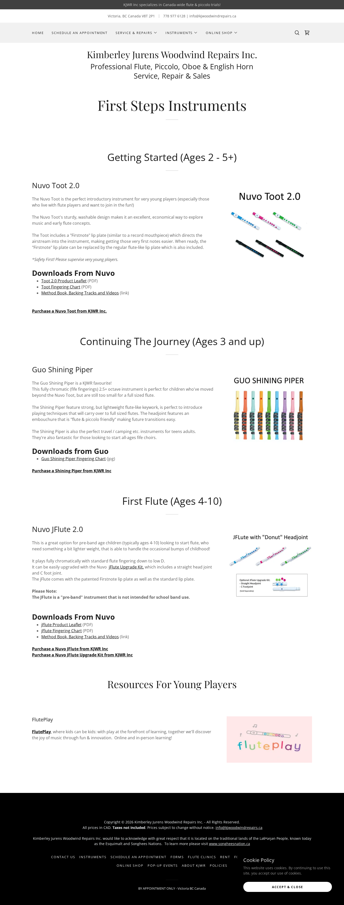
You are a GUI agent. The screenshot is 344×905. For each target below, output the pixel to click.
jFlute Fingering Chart (61, 630)
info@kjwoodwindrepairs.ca (239, 827)
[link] (172, 56)
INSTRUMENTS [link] (92, 857)
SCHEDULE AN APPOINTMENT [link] (80, 32)
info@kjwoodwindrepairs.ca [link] (212, 16)
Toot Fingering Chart (60, 287)
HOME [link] (38, 32)
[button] (136, 33)
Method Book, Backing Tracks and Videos (80, 293)
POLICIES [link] (218, 865)
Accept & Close (287, 887)
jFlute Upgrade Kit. (126, 567)
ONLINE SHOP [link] (130, 865)
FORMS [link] (177, 857)
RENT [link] (225, 857)
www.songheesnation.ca (229, 843)
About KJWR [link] (194, 865)
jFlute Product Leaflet (61, 624)
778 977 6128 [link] (174, 16)
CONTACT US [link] (63, 857)
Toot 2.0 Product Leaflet (64, 281)
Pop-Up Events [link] (163, 865)
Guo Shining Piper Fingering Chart (73, 458)
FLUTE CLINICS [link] (202, 857)
